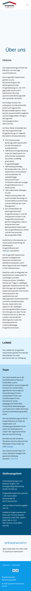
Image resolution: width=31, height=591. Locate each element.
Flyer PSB (14, 459)
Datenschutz (16, 565)
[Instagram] (17, 570)
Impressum (6, 565)
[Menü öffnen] (27, 4)
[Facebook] (13, 570)
